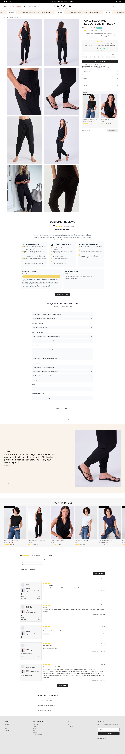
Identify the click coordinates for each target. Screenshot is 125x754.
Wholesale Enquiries (37, 734)
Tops (6, 726)
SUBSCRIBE (108, 733)
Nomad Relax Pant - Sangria (31, 612)
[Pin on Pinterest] (89, 130)
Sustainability (71, 726)
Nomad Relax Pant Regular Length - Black (14, 17)
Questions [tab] (32, 570)
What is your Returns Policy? (44, 700)
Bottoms (7, 724)
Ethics (69, 724)
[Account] (113, 7)
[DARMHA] (62, 6)
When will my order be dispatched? (46, 705)
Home (5, 17)
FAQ (116, 1)
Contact (119, 1)
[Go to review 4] (101, 50)
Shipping (35, 726)
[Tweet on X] (85, 130)
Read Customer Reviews (62, 294)
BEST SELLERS (32, 6)
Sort (91, 579)
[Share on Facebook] (87, 130)
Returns (35, 728)
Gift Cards (7, 730)
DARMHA (9, 749)
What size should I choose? (44, 710)
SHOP (5, 6)
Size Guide (35, 724)
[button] (32, 559)
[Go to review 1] (97, 50)
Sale (6, 728)
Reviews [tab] (23, 570)
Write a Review (100, 574)
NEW (25, 6)
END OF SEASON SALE (15, 6)
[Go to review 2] (98, 50)
